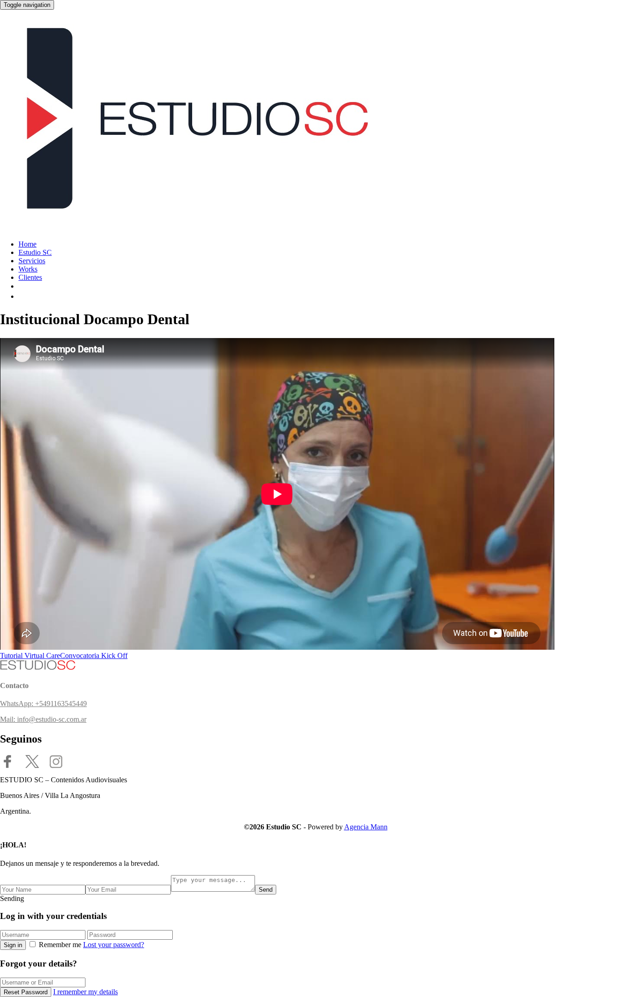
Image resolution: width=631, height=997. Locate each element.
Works (27, 269)
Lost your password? (113, 945)
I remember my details (85, 992)
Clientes (30, 277)
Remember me (60, 945)
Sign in (13, 945)
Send (266, 889)
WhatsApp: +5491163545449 (43, 703)
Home (27, 244)
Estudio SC (35, 252)
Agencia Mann (366, 827)
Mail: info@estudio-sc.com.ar (43, 719)
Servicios (31, 261)
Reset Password (26, 992)
